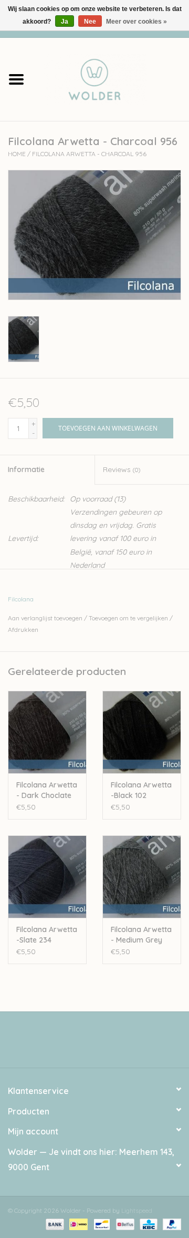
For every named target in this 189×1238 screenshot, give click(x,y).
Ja (64, 21)
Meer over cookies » (136, 21)
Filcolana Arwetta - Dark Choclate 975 (46, 790)
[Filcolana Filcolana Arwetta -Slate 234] (47, 876)
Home (17, 154)
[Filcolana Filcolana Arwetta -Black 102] (141, 732)
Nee (90, 21)
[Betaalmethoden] (54, 1223)
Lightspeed (136, 1210)
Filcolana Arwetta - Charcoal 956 (89, 154)
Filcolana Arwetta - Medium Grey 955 (141, 935)
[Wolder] (110, 78)
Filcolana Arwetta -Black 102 (141, 790)
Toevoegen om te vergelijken (129, 618)
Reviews (121, 469)
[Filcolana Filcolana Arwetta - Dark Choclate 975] (47, 732)
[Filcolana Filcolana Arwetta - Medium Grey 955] (141, 876)
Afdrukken (23, 629)
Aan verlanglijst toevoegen (45, 618)
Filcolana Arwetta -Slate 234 (46, 935)
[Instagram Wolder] (104, 1043)
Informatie (26, 469)
